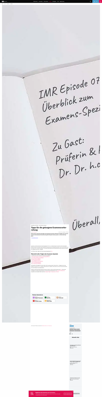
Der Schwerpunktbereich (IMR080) (38, 257)
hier (51, 251)
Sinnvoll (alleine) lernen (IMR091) (37, 261)
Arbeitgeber (54, 1)
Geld (58, 1)
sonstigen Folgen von (52, 271)
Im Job (50, 1)
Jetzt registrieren (68, 393)
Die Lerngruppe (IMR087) (36, 260)
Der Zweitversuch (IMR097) (36, 263)
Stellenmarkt (35, 1)
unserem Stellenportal (61, 270)
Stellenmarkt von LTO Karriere (47, 325)
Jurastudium (41, 1)
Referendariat (46, 1)
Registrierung (62, 1)
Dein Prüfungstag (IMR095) (36, 262)
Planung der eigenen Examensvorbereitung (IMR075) (40, 256)
